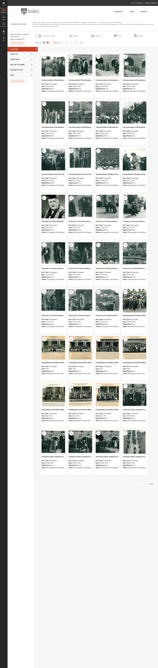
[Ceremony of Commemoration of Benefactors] (80, 206)
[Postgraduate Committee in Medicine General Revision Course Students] (134, 301)
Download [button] (73, 35)
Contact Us (118, 11)
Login (3, 33)
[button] (96, 35)
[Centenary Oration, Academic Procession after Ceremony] (134, 395)
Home (3, 5)
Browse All (4, 12)
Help (131, 11)
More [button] (3, 40)
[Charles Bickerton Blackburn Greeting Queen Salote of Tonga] (134, 159)
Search (4, 19)
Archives (144, 11)
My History (4, 26)
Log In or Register (147, 3)
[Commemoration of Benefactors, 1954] (53, 65)
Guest (140, 3)
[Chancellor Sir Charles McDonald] (53, 206)
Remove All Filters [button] (18, 43)
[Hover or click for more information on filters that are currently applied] (24, 39)
